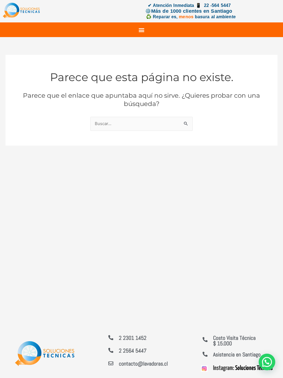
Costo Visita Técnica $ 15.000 (234, 340)
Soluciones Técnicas (254, 368)
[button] (141, 29)
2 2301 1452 (132, 337)
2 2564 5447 (132, 350)
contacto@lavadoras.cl (143, 363)
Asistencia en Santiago (237, 354)
